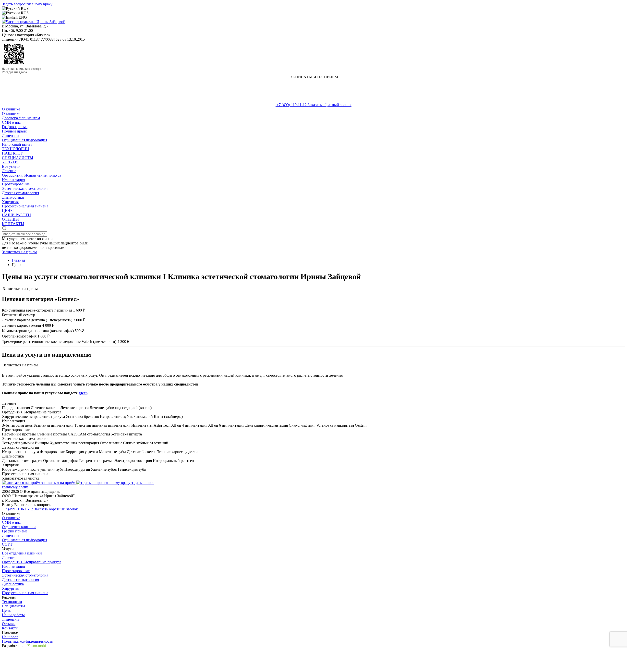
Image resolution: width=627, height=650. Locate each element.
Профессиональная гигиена (25, 206)
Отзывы (8, 624)
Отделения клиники (19, 527)
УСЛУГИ (10, 162)
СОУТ (7, 544)
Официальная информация (24, 140)
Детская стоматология (20, 193)
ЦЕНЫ (8, 210)
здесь (83, 393)
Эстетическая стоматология (25, 188)
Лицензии (10, 135)
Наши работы (13, 615)
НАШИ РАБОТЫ (16, 215)
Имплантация (13, 180)
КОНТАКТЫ (13, 224)
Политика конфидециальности (27, 641)
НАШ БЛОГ (12, 153)
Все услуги (11, 166)
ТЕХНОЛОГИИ (15, 149)
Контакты (10, 628)
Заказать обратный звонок (329, 105)
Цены (7, 610)
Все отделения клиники (22, 553)
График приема (14, 127)
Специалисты (13, 606)
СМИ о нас (11, 122)
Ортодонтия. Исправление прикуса (31, 175)
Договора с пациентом (21, 118)
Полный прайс (14, 131)
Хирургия (10, 202)
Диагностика (13, 197)
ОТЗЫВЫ (10, 219)
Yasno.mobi (36, 646)
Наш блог (10, 637)
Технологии (12, 602)
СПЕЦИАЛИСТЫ (17, 158)
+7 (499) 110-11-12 (292, 105)
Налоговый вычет (17, 144)
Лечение (9, 171)
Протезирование (16, 184)
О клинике (11, 109)
